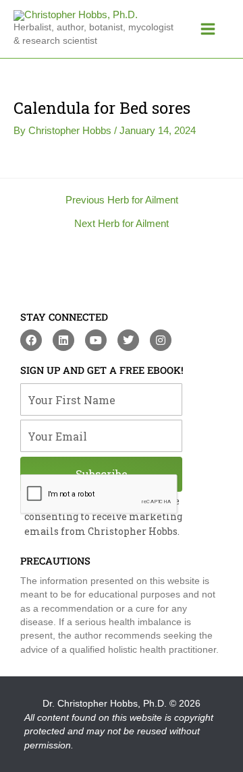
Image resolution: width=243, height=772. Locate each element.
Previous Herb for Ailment (121, 200)
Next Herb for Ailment (121, 224)
